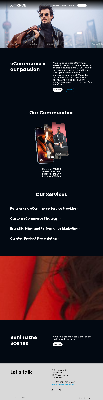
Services (55, 5)
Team (64, 5)
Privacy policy (89, 398)
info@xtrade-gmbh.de (63, 384)
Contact (82, 5)
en (91, 5)
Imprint (82, 398)
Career (71, 5)
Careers (77, 398)
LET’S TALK (70, 90)
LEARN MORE (57, 90)
